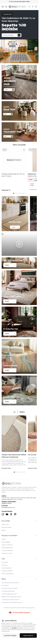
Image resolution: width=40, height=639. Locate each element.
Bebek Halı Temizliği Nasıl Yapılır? (11, 596)
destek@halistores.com (8, 507)
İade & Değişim (6, 542)
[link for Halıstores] (19, 36)
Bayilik (4, 530)
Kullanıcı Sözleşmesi (7, 573)
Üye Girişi (4, 565)
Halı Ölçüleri (5, 585)
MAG (22, 412)
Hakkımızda (5, 524)
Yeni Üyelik (5, 562)
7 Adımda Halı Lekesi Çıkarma (10, 599)
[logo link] (17, 6)
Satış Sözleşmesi (6, 568)
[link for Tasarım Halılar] (19, 356)
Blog (4, 579)
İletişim (4, 539)
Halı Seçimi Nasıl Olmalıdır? (10, 588)
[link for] (19, 82)
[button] (13, 193)
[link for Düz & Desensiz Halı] (19, 263)
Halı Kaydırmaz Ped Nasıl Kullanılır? (12, 602)
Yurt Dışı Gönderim (7, 550)
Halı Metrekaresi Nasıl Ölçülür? (11, 582)
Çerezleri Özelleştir (10, 635)
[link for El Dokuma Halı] (19, 322)
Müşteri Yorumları (7, 553)
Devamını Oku (6, 468)
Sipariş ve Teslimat (7, 545)
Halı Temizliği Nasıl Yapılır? (9, 594)
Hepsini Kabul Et (28, 635)
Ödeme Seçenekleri (7, 547)
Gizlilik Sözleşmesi (7, 571)
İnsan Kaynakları (7, 527)
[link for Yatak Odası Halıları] (19, 287)
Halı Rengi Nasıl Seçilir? (8, 591)
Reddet (14, 628)
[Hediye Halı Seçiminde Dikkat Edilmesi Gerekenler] (14, 433)
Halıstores (32, 174)
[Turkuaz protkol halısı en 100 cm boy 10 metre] (14, 160)
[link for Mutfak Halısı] (15, 213)
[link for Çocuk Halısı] (19, 390)
